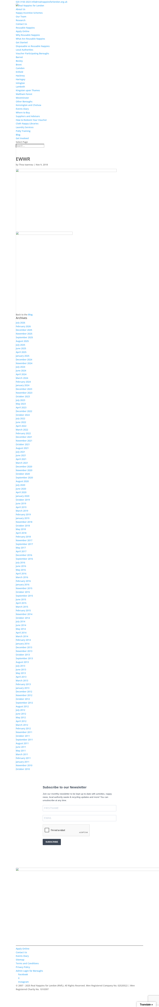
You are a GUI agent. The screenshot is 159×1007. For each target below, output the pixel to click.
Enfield (19, 71)
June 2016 (21, 566)
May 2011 (21, 750)
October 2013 (23, 654)
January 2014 (22, 643)
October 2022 (23, 414)
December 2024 (24, 359)
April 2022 (21, 425)
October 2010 (23, 769)
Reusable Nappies (25, 27)
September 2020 (24, 477)
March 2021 (22, 462)
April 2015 (21, 603)
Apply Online (22, 31)
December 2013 (24, 647)
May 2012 (21, 717)
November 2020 (24, 470)
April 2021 (21, 459)
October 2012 (23, 698)
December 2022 (24, 411)
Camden (20, 68)
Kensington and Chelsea (28, 105)
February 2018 (23, 536)
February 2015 (23, 610)
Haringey (20, 79)
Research (20, 20)
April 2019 (21, 507)
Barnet (19, 57)
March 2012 (22, 724)
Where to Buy (23, 112)
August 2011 (22, 743)
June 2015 (21, 599)
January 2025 (22, 355)
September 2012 (24, 702)
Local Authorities (24, 49)
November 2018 (24, 521)
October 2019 (23, 499)
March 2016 (22, 577)
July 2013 (20, 665)
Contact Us (21, 23)
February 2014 (23, 639)
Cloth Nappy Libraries (27, 123)
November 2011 (24, 732)
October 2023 (23, 396)
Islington (20, 83)
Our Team (21, 16)
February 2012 (23, 728)
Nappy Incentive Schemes (29, 12)
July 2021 (20, 451)
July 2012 (20, 709)
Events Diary (22, 108)
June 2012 (21, 713)
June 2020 (21, 488)
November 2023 (24, 392)
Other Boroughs (24, 101)
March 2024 (22, 378)
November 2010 (24, 765)
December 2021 (24, 436)
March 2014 (22, 636)
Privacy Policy (23, 967)
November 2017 (24, 540)
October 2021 (23, 444)
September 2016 (24, 558)
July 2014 (20, 621)
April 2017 (21, 551)
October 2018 (23, 525)
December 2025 (24, 329)
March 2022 (22, 429)
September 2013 (24, 658)
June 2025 (21, 348)
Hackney (20, 75)
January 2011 (22, 761)
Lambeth (20, 86)
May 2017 (21, 547)
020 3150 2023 (23, 1)
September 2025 (24, 337)
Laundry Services (25, 127)
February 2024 (23, 381)
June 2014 (21, 625)
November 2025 (24, 333)
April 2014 (21, 632)
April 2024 (21, 374)
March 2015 (22, 606)
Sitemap (20, 959)
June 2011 (21, 746)
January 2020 (22, 496)
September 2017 (24, 544)
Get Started (22, 42)
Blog (18, 134)
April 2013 (21, 676)
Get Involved (22, 138)
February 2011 (23, 758)
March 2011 (22, 754)
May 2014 (21, 628)
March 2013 (22, 680)
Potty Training (23, 130)
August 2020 (22, 481)
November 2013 (24, 651)
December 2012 (24, 691)
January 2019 (22, 518)
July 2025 (20, 344)
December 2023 (24, 389)
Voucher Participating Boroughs (32, 53)
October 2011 (23, 735)
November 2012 (24, 695)
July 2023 (20, 400)
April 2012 (21, 721)
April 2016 (21, 573)
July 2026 (20, 322)
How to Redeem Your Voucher (31, 119)
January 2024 (22, 385)
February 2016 (23, 580)
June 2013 (21, 669)
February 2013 (23, 684)
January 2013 (22, 687)
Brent (19, 64)
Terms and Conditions (27, 963)
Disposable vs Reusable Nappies (33, 46)
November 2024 (24, 363)
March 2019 (22, 510)
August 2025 (22, 341)
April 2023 (21, 407)
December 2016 (24, 555)
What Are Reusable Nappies (30, 38)
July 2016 (20, 562)
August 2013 (22, 662)
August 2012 (22, 706)
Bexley (19, 60)
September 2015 (24, 595)
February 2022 (23, 433)
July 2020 (20, 484)
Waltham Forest (24, 94)
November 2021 (24, 440)
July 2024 (20, 366)
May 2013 (21, 673)
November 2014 (24, 614)
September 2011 (24, 739)
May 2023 (21, 403)
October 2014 (23, 617)
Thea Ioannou (26, 164)
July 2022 (20, 418)
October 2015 (23, 591)
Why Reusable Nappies (28, 34)
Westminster (22, 97)
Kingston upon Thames (28, 90)
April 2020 (21, 492)
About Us (20, 9)
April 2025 (21, 352)
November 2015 (24, 588)
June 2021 (21, 455)
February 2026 (23, 326)
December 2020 (24, 466)
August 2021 (22, 448)
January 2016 (22, 584)
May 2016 (21, 569)
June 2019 (21, 503)
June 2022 (21, 422)
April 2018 (21, 532)
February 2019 (23, 514)
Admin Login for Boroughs (29, 970)
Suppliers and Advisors (28, 116)
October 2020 (23, 473)
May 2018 (21, 529)
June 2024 (21, 370)
